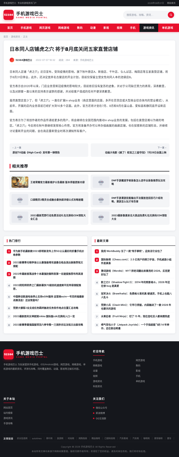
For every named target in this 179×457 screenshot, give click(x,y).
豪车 (169, 438)
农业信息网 (22, 438)
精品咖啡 (96, 438)
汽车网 (136, 438)
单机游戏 (167, 27)
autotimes (37, 438)
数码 (80, 27)
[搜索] (171, 15)
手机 (133, 27)
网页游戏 (45, 27)
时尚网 (71, 438)
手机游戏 (26, 27)
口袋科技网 (110, 438)
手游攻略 (8, 423)
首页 (10, 27)
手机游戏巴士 (88, 446)
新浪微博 (100, 413)
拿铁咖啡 (158, 438)
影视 (106, 27)
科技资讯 (97, 386)
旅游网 (60, 438)
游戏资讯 (149, 27)
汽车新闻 (124, 438)
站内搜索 (8, 412)
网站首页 (171, 3)
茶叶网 (49, 438)
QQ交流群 (101, 418)
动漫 (93, 27)
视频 (119, 27)
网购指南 (83, 438)
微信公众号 (101, 407)
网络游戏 (63, 27)
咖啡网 (146, 438)
